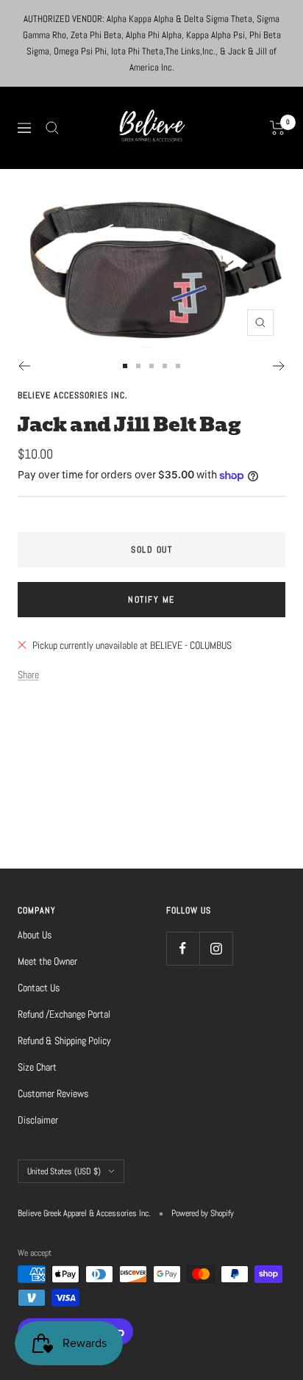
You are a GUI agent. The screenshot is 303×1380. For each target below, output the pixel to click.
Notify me (151, 599)
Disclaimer (38, 1119)
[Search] (52, 127)
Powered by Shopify (202, 1213)
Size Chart (37, 1067)
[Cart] (277, 128)
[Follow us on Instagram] (215, 948)
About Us (34, 934)
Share (28, 674)
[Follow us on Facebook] (182, 948)
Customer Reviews (53, 1093)
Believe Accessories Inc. (73, 395)
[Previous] (24, 366)
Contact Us (39, 987)
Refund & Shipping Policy (64, 1040)
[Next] (279, 366)
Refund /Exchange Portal (64, 1014)
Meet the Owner (47, 961)
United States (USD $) (64, 1171)
